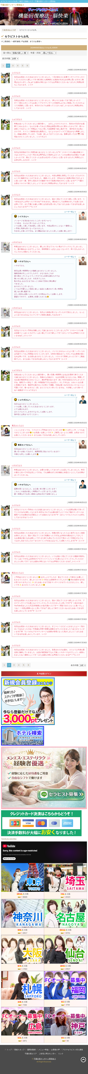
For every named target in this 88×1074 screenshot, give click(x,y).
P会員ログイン (45, 674)
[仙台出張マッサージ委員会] (65, 949)
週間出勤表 (31, 1050)
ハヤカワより (17, 242)
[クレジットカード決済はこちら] (41, 823)
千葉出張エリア (31, 1054)
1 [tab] (40, 23)
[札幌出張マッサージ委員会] (22, 985)
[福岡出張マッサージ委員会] (65, 985)
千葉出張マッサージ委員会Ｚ (45, 1059)
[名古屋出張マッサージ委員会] (65, 913)
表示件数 (6, 58)
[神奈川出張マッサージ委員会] (22, 913)
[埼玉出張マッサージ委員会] (65, 877)
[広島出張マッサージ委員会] (22, 1021)
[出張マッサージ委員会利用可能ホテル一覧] (22, 736)
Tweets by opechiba (8, 839)
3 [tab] (47, 23)
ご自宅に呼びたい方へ (47, 1054)
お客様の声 (55, 1050)
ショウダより (17, 119)
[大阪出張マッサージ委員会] (22, 949)
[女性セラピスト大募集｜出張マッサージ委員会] (44, 778)
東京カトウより (18, 425)
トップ (9, 1050)
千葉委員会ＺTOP (9, 30)
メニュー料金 (43, 1050)
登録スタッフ (19, 1050)
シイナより (16, 72)
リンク (60, 1054)
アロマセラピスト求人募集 (72, 1050)
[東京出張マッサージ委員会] (22, 877)
